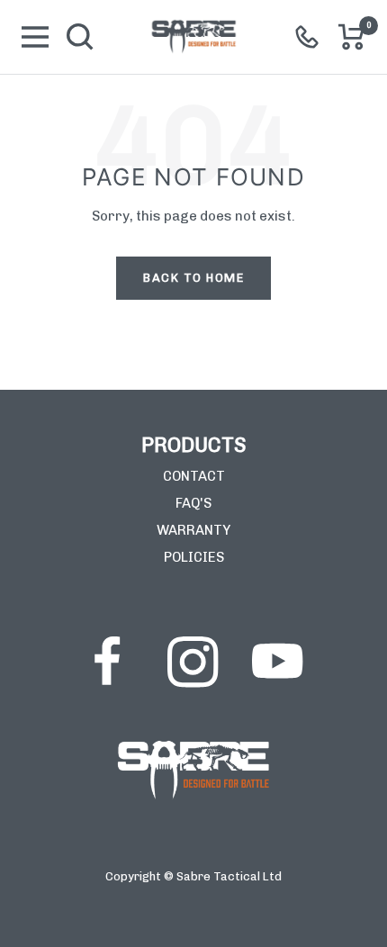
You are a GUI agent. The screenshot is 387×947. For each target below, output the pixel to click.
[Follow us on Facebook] (108, 661)
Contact (194, 476)
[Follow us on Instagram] (192, 661)
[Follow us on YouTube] (277, 661)
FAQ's (194, 503)
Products (194, 445)
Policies (194, 557)
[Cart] (351, 36)
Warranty (193, 530)
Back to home (193, 277)
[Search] (80, 36)
